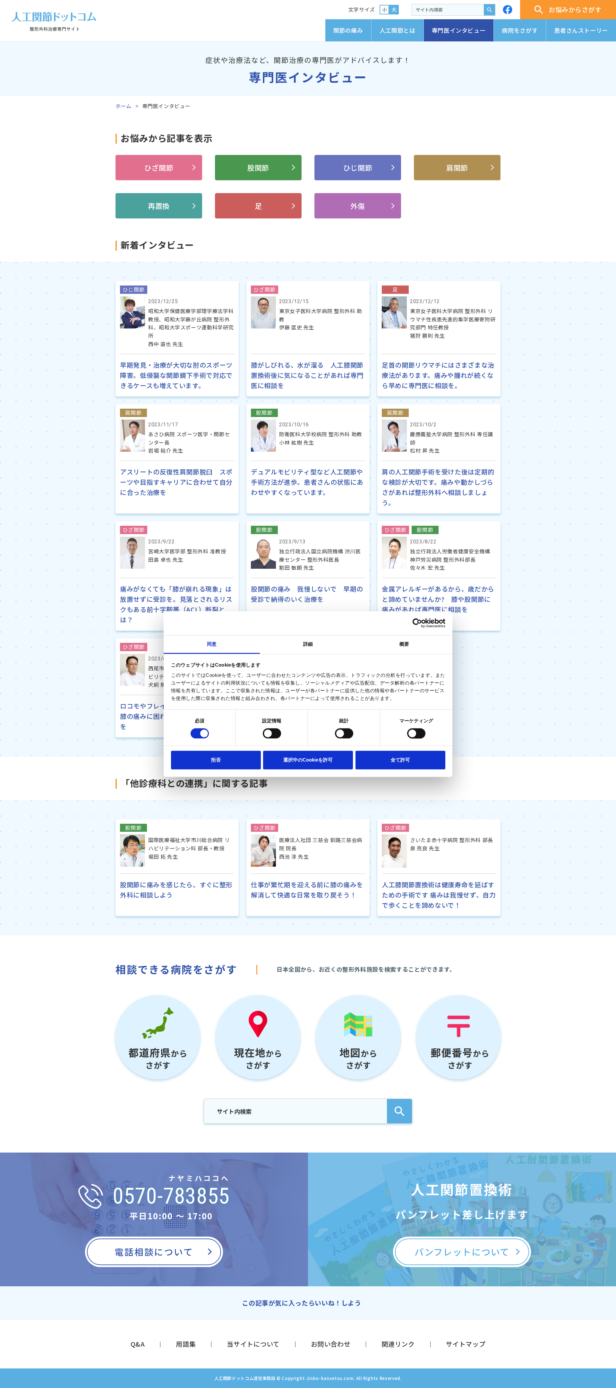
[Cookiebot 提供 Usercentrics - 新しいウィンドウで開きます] (417, 623)
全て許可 (400, 760)
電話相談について (154, 1251)
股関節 (258, 167)
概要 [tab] (404, 644)
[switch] (272, 733)
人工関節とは (397, 30)
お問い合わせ (331, 1344)
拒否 (216, 760)
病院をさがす (520, 30)
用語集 (186, 1344)
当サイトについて (253, 1344)
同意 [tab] (212, 644)
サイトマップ (466, 1344)
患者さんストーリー (581, 30)
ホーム (124, 106)
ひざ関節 (159, 167)
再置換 (159, 205)
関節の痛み (348, 30)
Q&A (138, 1344)
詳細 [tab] (308, 644)
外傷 (357, 205)
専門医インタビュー (459, 30)
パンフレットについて (462, 1251)
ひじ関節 (357, 167)
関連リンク (398, 1344)
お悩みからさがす (575, 9)
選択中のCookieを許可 (308, 760)
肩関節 (457, 167)
